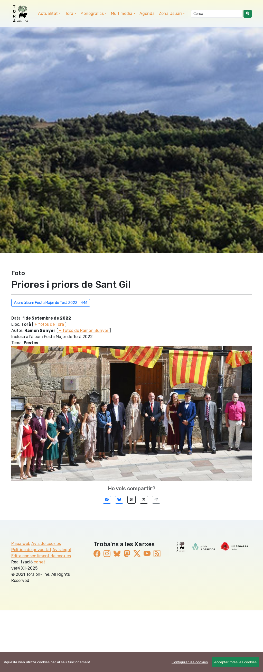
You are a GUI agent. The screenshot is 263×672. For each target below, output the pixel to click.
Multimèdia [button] (121, 13)
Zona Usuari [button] (170, 13)
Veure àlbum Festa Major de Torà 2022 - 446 (51, 303)
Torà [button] (69, 13)
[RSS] (157, 554)
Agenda (147, 13)
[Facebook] (107, 500)
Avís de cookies (46, 543)
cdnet (39, 562)
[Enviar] (156, 500)
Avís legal (61, 549)
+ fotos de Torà (49, 324)
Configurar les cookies (190, 662)
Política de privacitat (31, 549)
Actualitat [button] (48, 13)
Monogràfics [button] (92, 13)
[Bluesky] (119, 500)
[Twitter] (144, 500)
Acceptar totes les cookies (235, 662)
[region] (131, 662)
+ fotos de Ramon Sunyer (83, 330)
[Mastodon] (131, 500)
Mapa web (20, 543)
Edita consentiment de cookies (41, 555)
